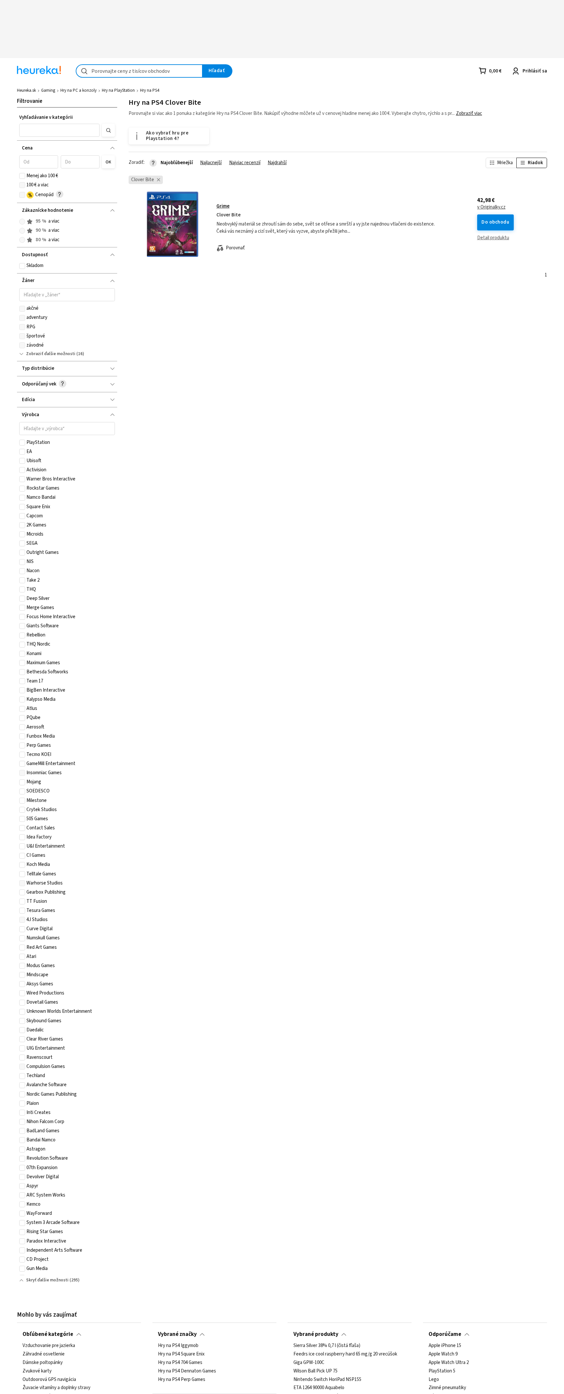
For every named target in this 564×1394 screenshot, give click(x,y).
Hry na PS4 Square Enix (181, 1354)
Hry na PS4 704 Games (180, 1362)
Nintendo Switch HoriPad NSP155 (327, 1379)
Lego (434, 1379)
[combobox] (139, 71)
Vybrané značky (177, 1334)
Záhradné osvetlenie (44, 1354)
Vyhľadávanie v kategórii (46, 117)
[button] (59, 130)
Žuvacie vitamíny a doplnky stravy (56, 1388)
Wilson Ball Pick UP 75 (315, 1371)
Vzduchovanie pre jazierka (49, 1345)
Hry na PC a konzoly (78, 90)
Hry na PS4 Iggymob (178, 1345)
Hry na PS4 (149, 90)
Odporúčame (445, 1334)
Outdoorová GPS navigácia (49, 1379)
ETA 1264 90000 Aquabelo (318, 1388)
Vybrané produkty (315, 1334)
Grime (222, 206)
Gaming (48, 90)
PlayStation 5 (442, 1371)
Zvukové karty (37, 1371)
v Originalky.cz (491, 207)
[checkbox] (22, 176)
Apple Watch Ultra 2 (449, 1362)
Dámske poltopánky (43, 1362)
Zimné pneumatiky (447, 1388)
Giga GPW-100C (308, 1362)
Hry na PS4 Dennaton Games (187, 1371)
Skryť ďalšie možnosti (47, 1280)
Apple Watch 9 (443, 1354)
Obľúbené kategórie (48, 1334)
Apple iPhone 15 (445, 1345)
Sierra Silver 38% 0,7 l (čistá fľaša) (326, 1345)
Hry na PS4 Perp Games (181, 1379)
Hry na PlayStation (118, 90)
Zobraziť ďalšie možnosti (50, 354)
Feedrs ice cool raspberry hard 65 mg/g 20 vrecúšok (345, 1354)
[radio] (22, 222)
